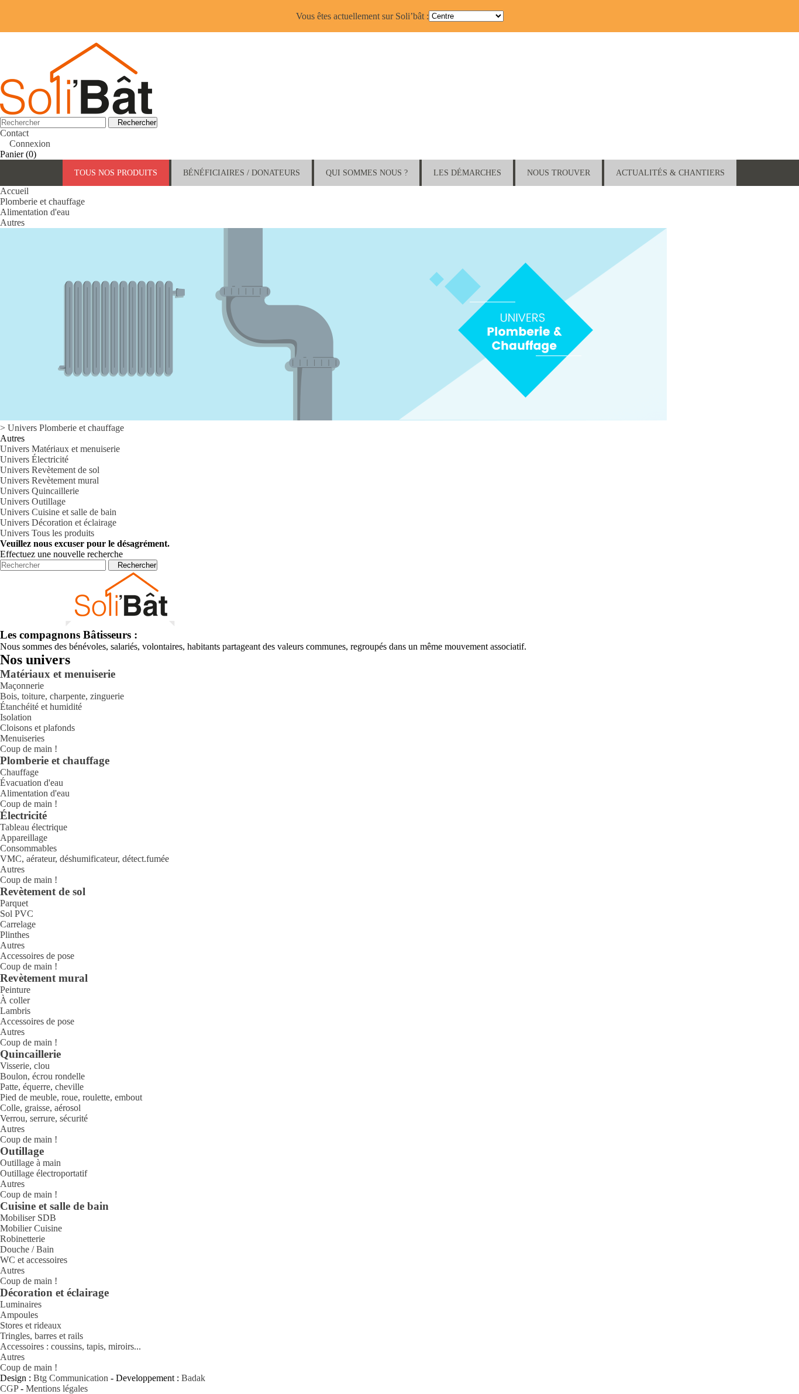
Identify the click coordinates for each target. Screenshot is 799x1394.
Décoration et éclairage (54, 1292)
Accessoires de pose (37, 956)
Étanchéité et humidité (41, 707)
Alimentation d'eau (35, 793)
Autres (12, 869)
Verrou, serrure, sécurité (44, 1118)
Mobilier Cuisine (31, 1228)
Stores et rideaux (30, 1325)
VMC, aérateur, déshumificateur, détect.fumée (84, 859)
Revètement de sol (42, 891)
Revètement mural (44, 978)
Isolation (16, 717)
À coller (15, 1000)
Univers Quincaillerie (39, 491)
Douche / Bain (27, 1249)
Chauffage (19, 772)
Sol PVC (16, 914)
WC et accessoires (33, 1260)
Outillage (22, 1151)
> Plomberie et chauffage (62, 428)
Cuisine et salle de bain (54, 1206)
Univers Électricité (34, 459)
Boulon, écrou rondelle (42, 1076)
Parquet (14, 903)
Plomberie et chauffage (54, 760)
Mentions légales (57, 1388)
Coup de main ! (28, 749)
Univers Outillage (33, 501)
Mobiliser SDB (28, 1218)
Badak (193, 1378)
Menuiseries (22, 738)
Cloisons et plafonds (37, 728)
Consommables (28, 848)
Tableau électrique (33, 827)
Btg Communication (70, 1378)
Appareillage (23, 838)
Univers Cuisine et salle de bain (58, 512)
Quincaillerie (30, 1054)
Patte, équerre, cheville (42, 1087)
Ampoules (19, 1315)
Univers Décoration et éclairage (58, 522)
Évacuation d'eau (31, 783)
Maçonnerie (22, 686)
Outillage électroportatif (43, 1173)
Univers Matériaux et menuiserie (60, 449)
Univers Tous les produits (47, 533)
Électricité (23, 815)
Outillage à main (30, 1163)
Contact (14, 133)
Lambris (15, 1011)
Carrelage (18, 924)
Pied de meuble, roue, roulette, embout (71, 1097)
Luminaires (21, 1304)
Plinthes (14, 935)
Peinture (15, 990)
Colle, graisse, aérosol (40, 1108)
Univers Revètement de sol (49, 470)
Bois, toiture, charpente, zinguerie (62, 696)
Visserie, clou (25, 1066)
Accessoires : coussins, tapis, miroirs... (70, 1346)
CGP (9, 1388)
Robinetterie (22, 1239)
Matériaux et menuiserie (57, 674)
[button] (241, 173)
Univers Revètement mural (49, 480)
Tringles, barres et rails (41, 1336)
